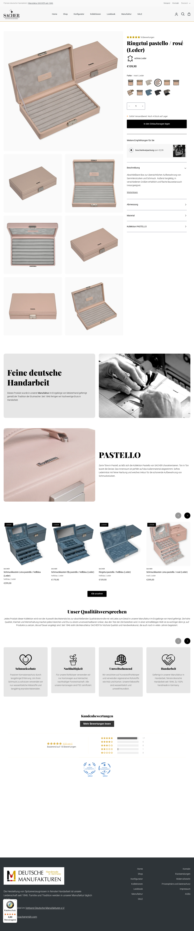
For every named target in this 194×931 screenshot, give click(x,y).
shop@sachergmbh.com (24, 916)
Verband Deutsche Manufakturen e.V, (45, 908)
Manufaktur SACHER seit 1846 (40, 3)
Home (140, 869)
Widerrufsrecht (183, 879)
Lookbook (138, 889)
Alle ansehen (97, 593)
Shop (140, 874)
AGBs (187, 894)
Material (131, 215)
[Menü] (15, 901)
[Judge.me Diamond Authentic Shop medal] (90, 768)
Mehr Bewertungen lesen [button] (97, 723)
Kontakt (186, 869)
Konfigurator (137, 879)
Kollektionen (137, 884)
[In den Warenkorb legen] (131, 150)
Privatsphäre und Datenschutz (176, 884)
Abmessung (132, 204)
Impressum (185, 889)
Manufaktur (137, 894)
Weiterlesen (132, 192)
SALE (140, 899)
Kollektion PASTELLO (137, 226)
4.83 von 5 (67, 743)
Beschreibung (133, 167)
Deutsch (184, 3)
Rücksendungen (182, 874)
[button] (133, 37)
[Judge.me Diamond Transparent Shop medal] (105, 768)
